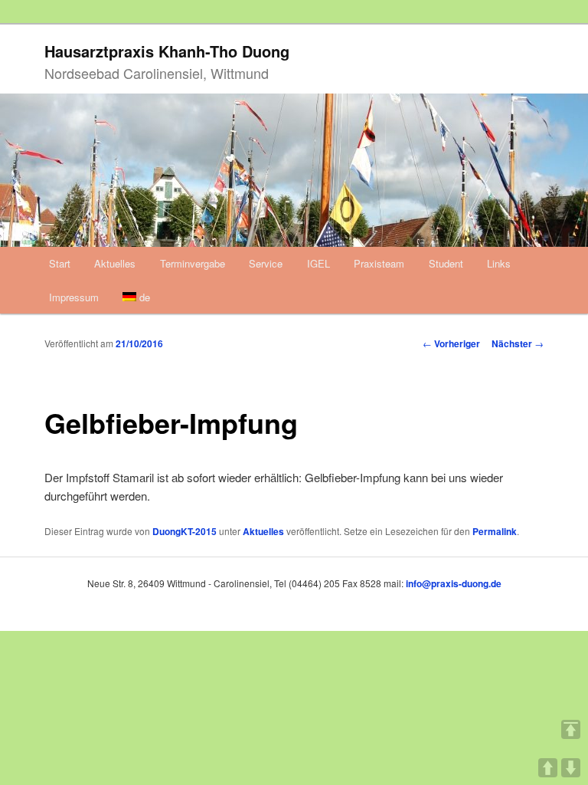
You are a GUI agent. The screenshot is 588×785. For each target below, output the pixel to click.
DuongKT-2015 (184, 531)
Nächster (518, 343)
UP (547, 767)
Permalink (494, 531)
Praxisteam (379, 263)
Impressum (74, 297)
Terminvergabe (192, 263)
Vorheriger (451, 343)
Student (446, 263)
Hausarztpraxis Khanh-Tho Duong (166, 51)
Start (59, 263)
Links (499, 263)
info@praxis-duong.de (453, 583)
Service (266, 263)
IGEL (318, 263)
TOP (570, 729)
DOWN (570, 767)
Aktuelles (115, 263)
